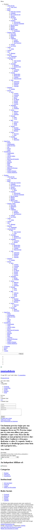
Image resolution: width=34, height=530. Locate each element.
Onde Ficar (7, 141)
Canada (9, 50)
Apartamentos (11, 144)
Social (8, 157)
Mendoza (16, 65)
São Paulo (13, 17)
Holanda (9, 55)
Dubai (8, 8)
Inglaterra (9, 87)
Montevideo (17, 74)
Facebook (6, 386)
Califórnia (13, 38)
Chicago (13, 44)
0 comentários (22, 375)
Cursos (9, 160)
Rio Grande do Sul (15, 14)
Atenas (15, 113)
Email (5, 392)
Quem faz (6, 484)
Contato (6, 350)
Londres (13, 89)
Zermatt (16, 101)
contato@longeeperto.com (7, 524)
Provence (16, 133)
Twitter (6, 389)
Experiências (7, 151)
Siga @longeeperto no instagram (9, 421)
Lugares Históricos (12, 172)
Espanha (13, 136)
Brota (15, 19)
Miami (12, 37)
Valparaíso (16, 81)
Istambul (16, 127)
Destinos (6, 175)
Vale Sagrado (17, 60)
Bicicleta (9, 162)
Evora (15, 119)
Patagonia (16, 83)
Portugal (13, 116)
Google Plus (7, 388)
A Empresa (7, 346)
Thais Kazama (9, 525)
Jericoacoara (17, 22)
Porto (15, 117)
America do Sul (11, 57)
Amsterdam (14, 56)
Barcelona (16, 139)
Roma (15, 123)
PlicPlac (23, 525)
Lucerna (16, 104)
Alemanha (13, 105)
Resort (9, 148)
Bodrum (16, 130)
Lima (15, 62)
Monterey (16, 41)
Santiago (16, 84)
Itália (12, 120)
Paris (15, 135)
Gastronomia (10, 153)
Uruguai (13, 72)
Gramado (13, 13)
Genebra (16, 93)
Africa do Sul (10, 5)
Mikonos (16, 111)
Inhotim (13, 28)
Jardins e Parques (11, 171)
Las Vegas (13, 46)
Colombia (13, 68)
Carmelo (16, 77)
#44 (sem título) (8, 483)
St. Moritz (16, 99)
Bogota (16, 71)
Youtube (6, 497)
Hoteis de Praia (11, 145)
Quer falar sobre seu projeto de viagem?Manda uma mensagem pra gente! (11, 527)
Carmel (16, 40)
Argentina (13, 63)
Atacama (16, 86)
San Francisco (17, 43)
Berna (15, 98)
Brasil (8, 10)
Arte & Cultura (11, 156)
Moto (8, 165)
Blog (5, 349)
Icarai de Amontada (19, 23)
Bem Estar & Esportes (13, 159)
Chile (12, 80)
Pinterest (6, 391)
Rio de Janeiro (14, 25)
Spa (8, 147)
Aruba (12, 49)
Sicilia (15, 124)
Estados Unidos (11, 32)
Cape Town (14, 7)
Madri (15, 138)
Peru (12, 59)
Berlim (15, 107)
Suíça (12, 92)
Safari (8, 150)
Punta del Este (17, 78)
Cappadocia (17, 129)
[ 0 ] (2, 400)
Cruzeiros (9, 166)
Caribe (9, 47)
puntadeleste (8, 371)
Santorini (16, 114)
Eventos (9, 169)
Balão (8, 163)
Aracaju (13, 16)
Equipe (6, 348)
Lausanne (16, 95)
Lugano (16, 96)
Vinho (8, 154)
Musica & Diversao (12, 168)
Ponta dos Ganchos (16, 11)
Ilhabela (13, 26)
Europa (9, 90)
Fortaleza (13, 20)
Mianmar (13, 53)
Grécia (12, 110)
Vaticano (16, 122)
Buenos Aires (17, 66)
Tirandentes (17, 31)
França (12, 132)
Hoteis (9, 142)
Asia (8, 52)
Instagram (6, 496)
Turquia (13, 126)
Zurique (16, 102)
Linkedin (6, 500)
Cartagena (16, 69)
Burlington (13, 35)
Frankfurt (16, 108)
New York (13, 34)
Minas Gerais (14, 29)
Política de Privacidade (10, 487)
